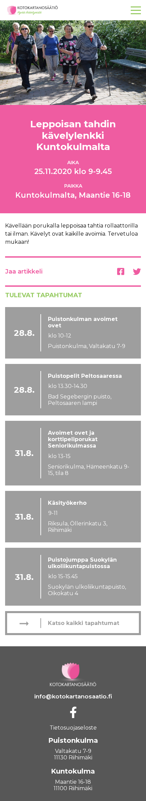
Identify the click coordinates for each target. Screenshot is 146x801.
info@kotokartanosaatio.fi (73, 696)
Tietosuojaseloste (73, 727)
